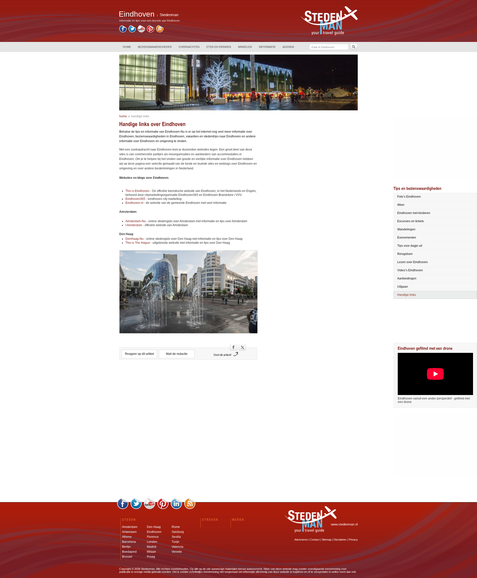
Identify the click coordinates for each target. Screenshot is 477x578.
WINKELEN (245, 46)
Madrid (151, 546)
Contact (314, 539)
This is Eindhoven (137, 191)
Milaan (151, 551)
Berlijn (126, 546)
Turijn (175, 542)
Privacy (353, 539)
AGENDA (288, 46)
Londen (152, 542)
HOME (127, 46)
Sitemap (326, 539)
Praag (151, 556)
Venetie (177, 551)
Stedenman (169, 15)
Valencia (177, 546)
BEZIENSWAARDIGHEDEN (155, 46)
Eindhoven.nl (134, 203)
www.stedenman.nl (344, 524)
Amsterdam (129, 527)
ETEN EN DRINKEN (218, 46)
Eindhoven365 (135, 199)
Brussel (127, 556)
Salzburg (178, 532)
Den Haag (154, 527)
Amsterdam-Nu (135, 221)
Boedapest (129, 551)
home (123, 116)
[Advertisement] (188, 384)
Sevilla (176, 537)
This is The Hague (137, 242)
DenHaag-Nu (134, 239)
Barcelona (129, 542)
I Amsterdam (133, 225)
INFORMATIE (267, 46)
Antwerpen (129, 532)
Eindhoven (154, 532)
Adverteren (301, 539)
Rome (176, 527)
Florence (153, 537)
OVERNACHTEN (189, 46)
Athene (127, 537)
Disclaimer (340, 539)
